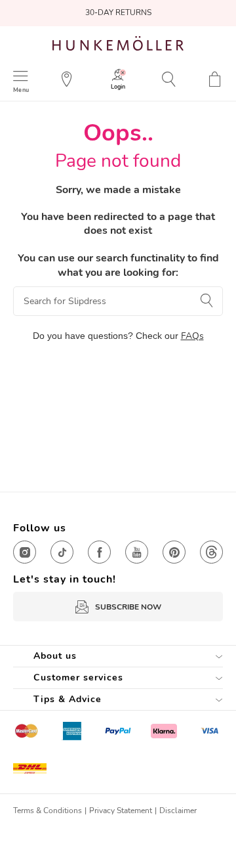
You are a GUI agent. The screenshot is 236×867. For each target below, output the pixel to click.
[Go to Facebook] (99, 552)
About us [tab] (55, 656)
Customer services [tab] (78, 677)
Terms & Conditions (47, 810)
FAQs (192, 336)
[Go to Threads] (211, 552)
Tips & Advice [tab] (67, 699)
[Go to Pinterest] (174, 552)
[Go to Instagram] (24, 552)
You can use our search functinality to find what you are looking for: (118, 265)
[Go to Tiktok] (61, 552)
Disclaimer (178, 810)
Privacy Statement (120, 810)
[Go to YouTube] (136, 552)
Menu (21, 89)
